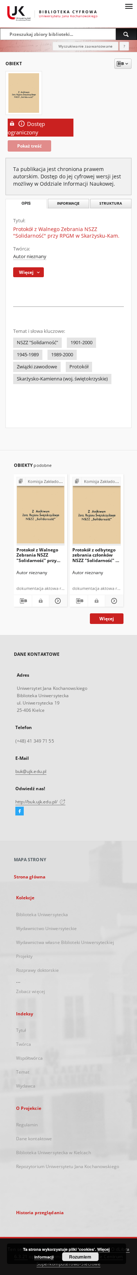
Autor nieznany (29, 256)
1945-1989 (28, 355)
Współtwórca (29, 1058)
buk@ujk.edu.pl (31, 771)
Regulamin (27, 1125)
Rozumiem (80, 1256)
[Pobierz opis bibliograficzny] (23, 601)
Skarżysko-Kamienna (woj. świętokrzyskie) (62, 379)
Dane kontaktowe (34, 1138)
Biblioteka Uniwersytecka (42, 914)
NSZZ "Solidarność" (37, 342)
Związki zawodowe (37, 367)
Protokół (78, 367)
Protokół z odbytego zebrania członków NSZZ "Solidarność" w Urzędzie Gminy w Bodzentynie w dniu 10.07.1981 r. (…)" (95, 555)
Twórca (23, 1044)
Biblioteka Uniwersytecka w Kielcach (53, 1152)
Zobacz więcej (30, 991)
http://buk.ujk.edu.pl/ (37, 802)
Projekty (24, 956)
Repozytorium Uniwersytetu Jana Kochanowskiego (67, 1166)
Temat (23, 1072)
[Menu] (128, 6)
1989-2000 (62, 355)
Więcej (106, 619)
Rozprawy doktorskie (37, 970)
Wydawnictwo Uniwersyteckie (46, 928)
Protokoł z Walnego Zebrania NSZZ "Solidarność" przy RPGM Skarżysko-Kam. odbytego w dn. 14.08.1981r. (40, 555)
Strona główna (30, 877)
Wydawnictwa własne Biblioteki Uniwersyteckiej (65, 942)
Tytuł (21, 1030)
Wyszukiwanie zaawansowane (85, 46)
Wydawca (26, 1086)
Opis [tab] (26, 203)
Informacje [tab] (68, 203)
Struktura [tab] (110, 203)
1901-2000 (81, 342)
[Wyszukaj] (126, 34)
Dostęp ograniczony (26, 128)
